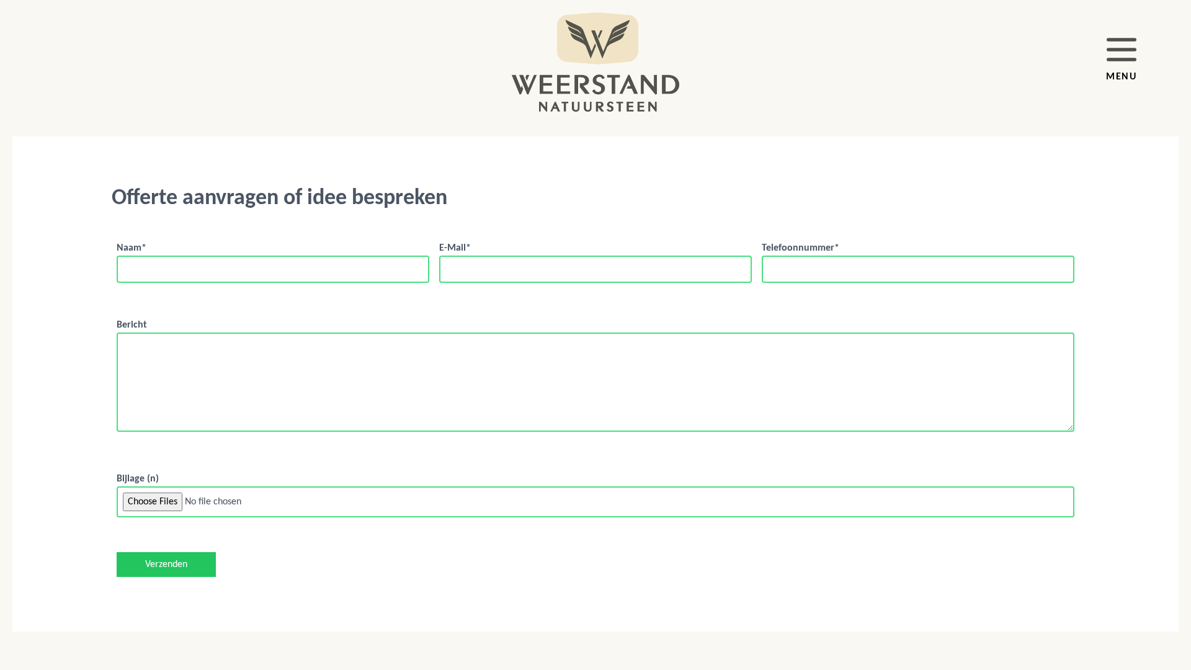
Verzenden (166, 565)
